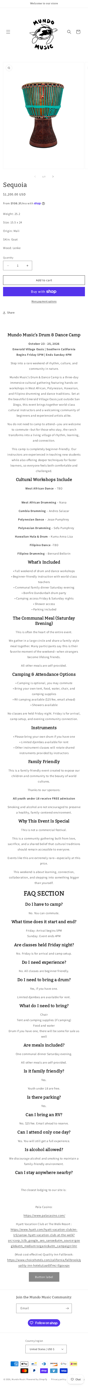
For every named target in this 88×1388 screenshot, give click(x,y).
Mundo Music (19, 1379)
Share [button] (11, 312)
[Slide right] (53, 176)
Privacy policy (58, 1379)
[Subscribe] (67, 1308)
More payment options (44, 301)
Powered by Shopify (36, 1379)
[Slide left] (34, 176)
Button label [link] (44, 1277)
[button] (8, 31)
